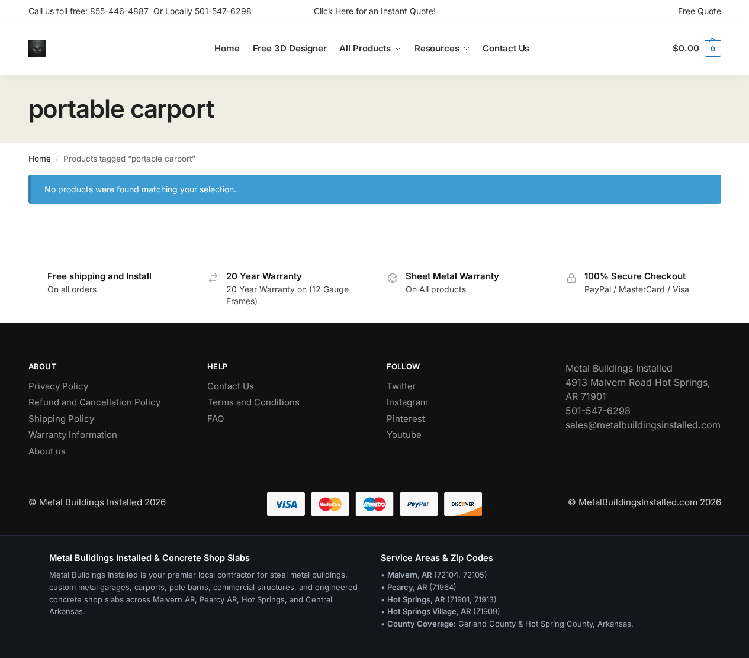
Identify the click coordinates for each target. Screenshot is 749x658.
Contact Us (230, 386)
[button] (697, 48)
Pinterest (406, 418)
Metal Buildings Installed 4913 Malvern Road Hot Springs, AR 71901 (638, 382)
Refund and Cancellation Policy (94, 402)
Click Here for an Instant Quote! (375, 11)
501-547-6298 (223, 11)
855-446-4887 (121, 11)
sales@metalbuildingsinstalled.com (643, 425)
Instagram (407, 402)
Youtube (404, 434)
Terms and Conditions (253, 402)
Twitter (401, 386)
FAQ (215, 418)
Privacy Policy (58, 386)
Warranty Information (72, 434)
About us (47, 451)
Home (39, 158)
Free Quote (699, 11)
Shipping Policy (61, 418)
